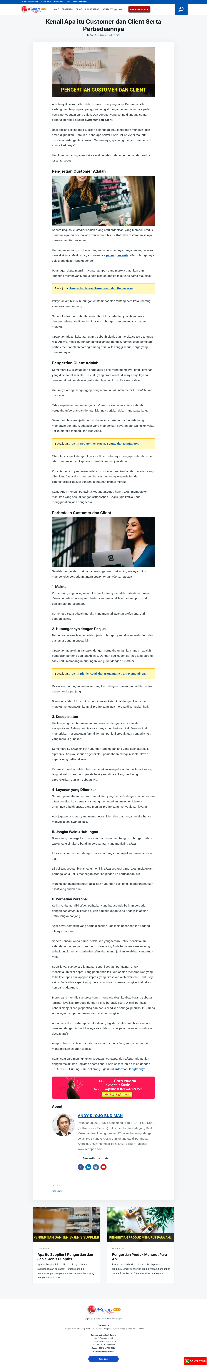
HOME (56, 9)
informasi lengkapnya (130, 1069)
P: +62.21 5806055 (30, 1)
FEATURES (67, 9)
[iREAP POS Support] (195, 1364)
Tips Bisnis (57, 1191)
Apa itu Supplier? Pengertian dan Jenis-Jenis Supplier (65, 1256)
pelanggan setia (117, 255)
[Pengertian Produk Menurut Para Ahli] (140, 1224)
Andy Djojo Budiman (98, 35)
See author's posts (95, 1158)
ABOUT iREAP (92, 9)
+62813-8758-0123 (106, 1348)
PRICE (79, 9)
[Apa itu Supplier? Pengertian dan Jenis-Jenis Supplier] (66, 1224)
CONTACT (107, 9)
